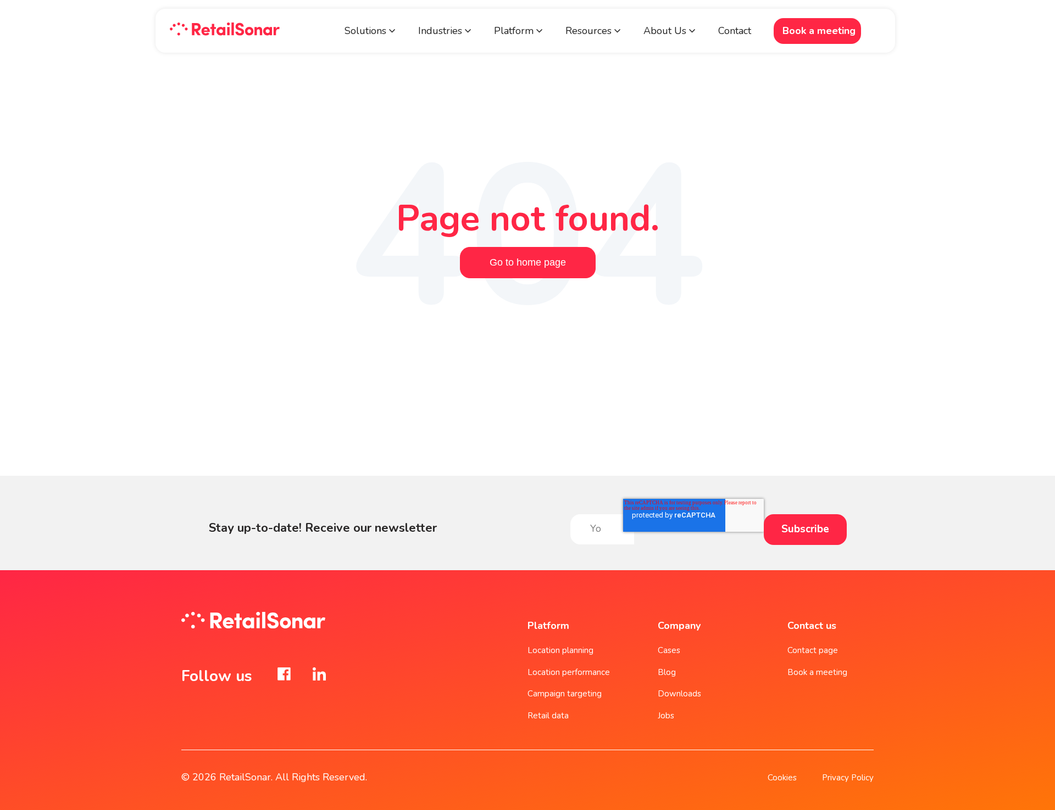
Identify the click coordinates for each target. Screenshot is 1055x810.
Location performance (569, 672)
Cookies (782, 777)
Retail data (548, 715)
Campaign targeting (565, 693)
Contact (734, 30)
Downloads (679, 693)
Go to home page (528, 262)
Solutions (365, 30)
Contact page (812, 650)
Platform (515, 30)
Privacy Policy (848, 777)
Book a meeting (819, 30)
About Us (664, 30)
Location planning (560, 650)
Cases (669, 650)
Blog (667, 672)
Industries (440, 30)
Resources (588, 30)
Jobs (666, 715)
